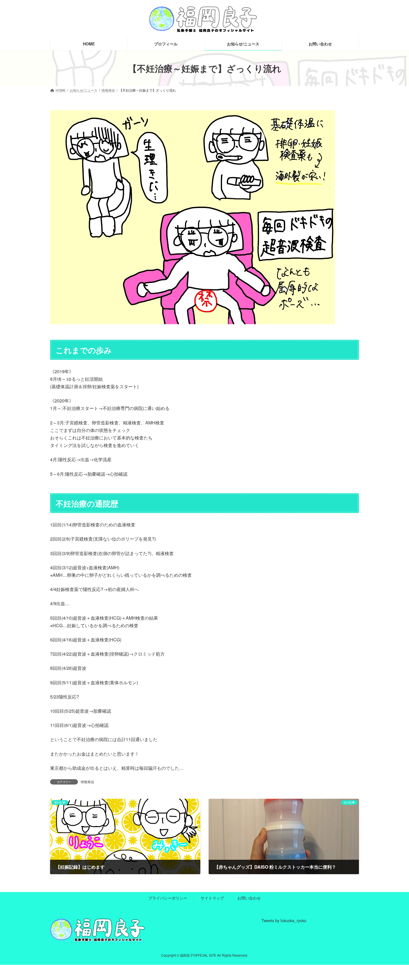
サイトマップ (212, 898)
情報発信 (87, 781)
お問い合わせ (249, 898)
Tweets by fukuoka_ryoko (284, 920)
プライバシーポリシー (167, 898)
